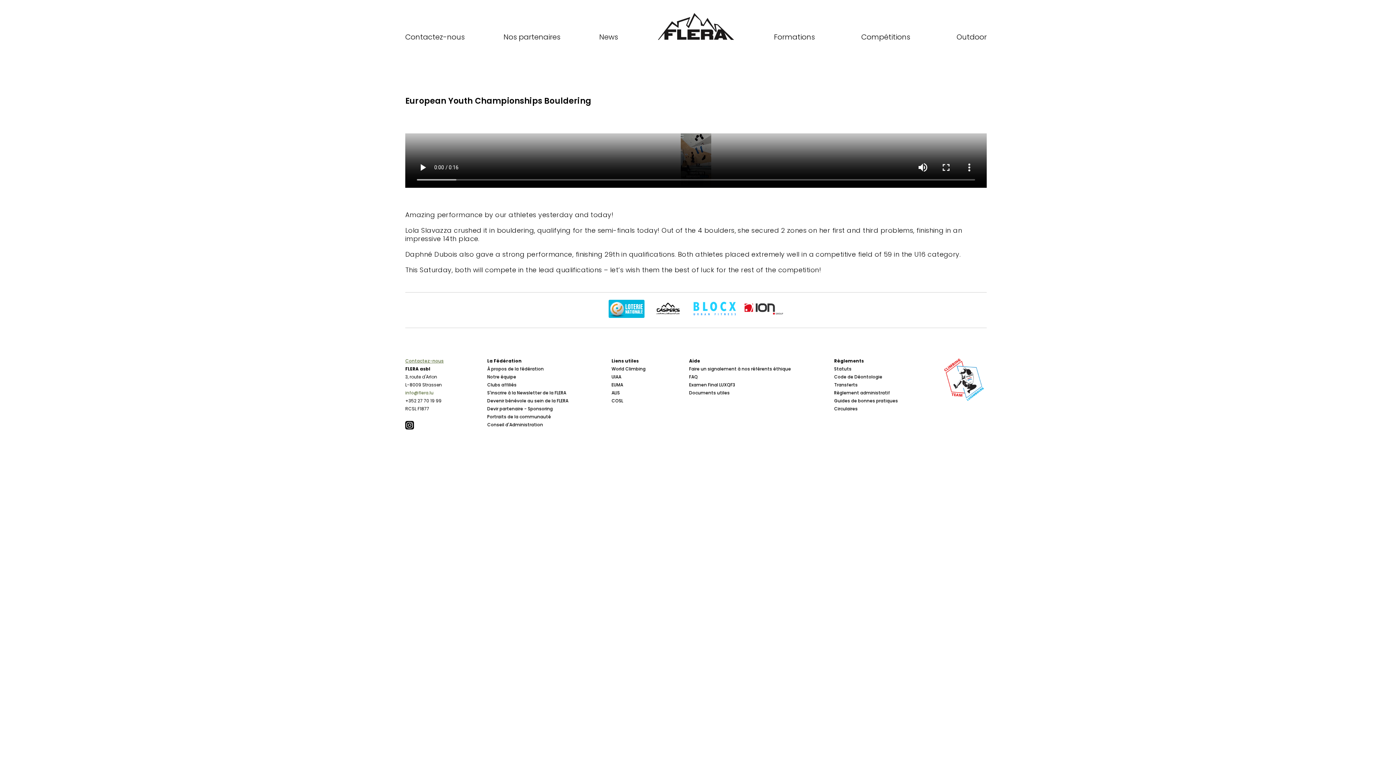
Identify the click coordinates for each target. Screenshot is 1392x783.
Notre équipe (501, 377)
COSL (617, 401)
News (608, 37)
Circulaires (846, 409)
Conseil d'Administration (515, 425)
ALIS (616, 393)
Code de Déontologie (858, 377)
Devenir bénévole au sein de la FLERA (527, 401)
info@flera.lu (419, 393)
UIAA (616, 377)
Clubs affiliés (502, 385)
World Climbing (629, 369)
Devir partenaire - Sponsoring (520, 409)
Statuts (843, 369)
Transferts (846, 385)
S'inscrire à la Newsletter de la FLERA (526, 393)
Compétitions (885, 37)
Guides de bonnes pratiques (866, 401)
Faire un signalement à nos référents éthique (740, 369)
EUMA (617, 385)
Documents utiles (709, 393)
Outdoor (972, 37)
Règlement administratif (862, 393)
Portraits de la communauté (519, 417)
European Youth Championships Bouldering (498, 101)
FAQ (693, 377)
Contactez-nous (435, 37)
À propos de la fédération (515, 369)
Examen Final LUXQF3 (712, 385)
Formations (794, 37)
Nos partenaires (532, 37)
